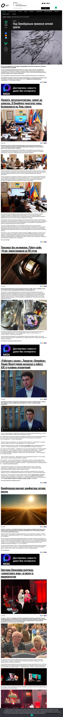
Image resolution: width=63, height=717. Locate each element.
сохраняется (16, 401)
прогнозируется (28, 529)
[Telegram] (6, 38)
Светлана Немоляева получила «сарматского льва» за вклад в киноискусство (17, 573)
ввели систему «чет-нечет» (38, 474)
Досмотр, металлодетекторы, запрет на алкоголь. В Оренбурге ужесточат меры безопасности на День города (22, 103)
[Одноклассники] (6, 35)
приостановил (19, 288)
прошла (32, 618)
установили (28, 445)
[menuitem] (4, 11)
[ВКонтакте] (6, 33)
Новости (9, 16)
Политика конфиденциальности (52, 713)
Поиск (45, 8)
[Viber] (46, 82)
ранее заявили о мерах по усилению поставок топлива (17, 478)
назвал (29, 232)
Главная (4, 16)
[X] (44, 82)
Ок (31, 715)
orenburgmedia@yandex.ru (21, 5)
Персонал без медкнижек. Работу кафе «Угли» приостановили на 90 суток (21, 249)
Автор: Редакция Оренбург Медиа (6, 49)
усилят (30, 145)
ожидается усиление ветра (34, 79)
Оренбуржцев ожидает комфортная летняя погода (23, 489)
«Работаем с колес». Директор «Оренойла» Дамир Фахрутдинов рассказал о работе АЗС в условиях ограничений (23, 364)
